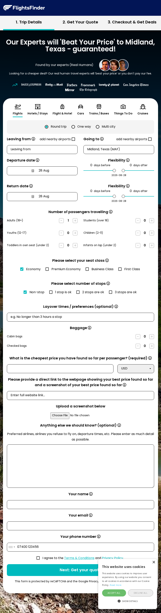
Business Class (102, 269)
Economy (33, 269)
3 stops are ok (126, 292)
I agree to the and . (83, 558)
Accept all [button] (114, 592)
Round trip (59, 126)
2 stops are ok (93, 292)
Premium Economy (66, 269)
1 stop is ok (63, 292)
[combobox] (11, 547)
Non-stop (36, 292)
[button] (127, 601)
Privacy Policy (112, 558)
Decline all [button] (140, 592)
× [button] (153, 562)
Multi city (108, 126)
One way (84, 126)
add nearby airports (55, 139)
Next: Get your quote (81, 570)
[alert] (127, 584)
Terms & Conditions (79, 558)
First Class (132, 269)
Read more (115, 584)
